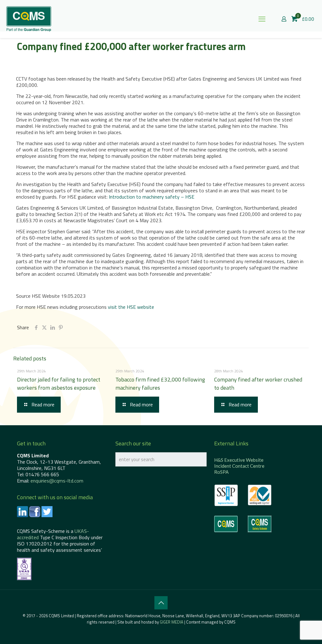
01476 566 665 (42, 474)
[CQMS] (28, 19)
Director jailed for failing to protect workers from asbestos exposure (58, 383)
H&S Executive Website (239, 460)
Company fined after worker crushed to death (258, 383)
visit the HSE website (131, 307)
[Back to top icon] (161, 602)
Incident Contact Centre (239, 466)
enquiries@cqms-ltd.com (57, 480)
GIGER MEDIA (171, 622)
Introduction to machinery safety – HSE (151, 197)
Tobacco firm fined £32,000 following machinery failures (160, 383)
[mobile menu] (262, 19)
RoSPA (221, 472)
